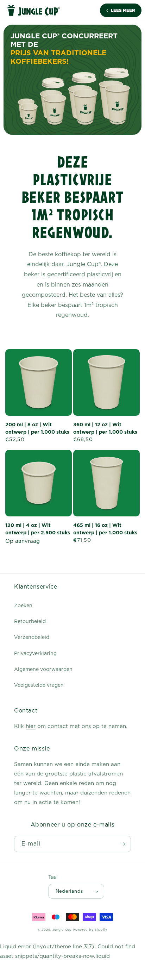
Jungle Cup (62, 929)
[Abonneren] (123, 844)
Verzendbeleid (31, 637)
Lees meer (123, 10)
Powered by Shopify (90, 929)
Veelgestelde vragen (39, 685)
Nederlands (69, 891)
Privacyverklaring (35, 653)
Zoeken (23, 605)
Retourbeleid (30, 621)
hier (31, 726)
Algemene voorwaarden (43, 669)
